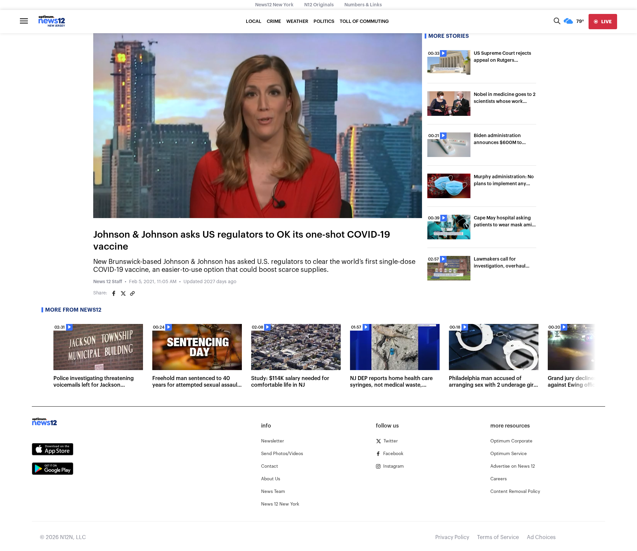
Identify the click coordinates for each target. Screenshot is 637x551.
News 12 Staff (107, 281)
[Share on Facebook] (113, 293)
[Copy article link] (132, 293)
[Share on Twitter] (123, 293)
